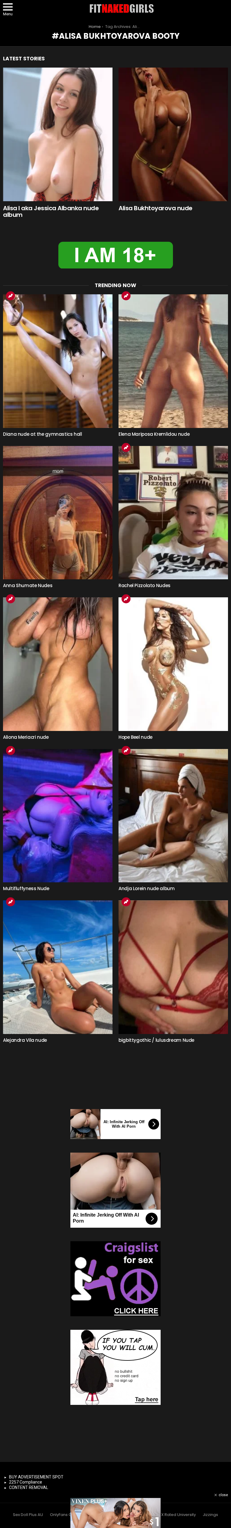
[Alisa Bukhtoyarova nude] (173, 134)
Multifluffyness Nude (26, 888)
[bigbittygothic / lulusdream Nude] (173, 967)
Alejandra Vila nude (25, 1040)
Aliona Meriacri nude (26, 737)
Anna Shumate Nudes (27, 585)
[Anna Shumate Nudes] (57, 513)
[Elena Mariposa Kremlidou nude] (173, 361)
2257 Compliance (25, 1482)
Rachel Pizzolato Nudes (145, 585)
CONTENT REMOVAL (28, 1487)
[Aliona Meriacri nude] (57, 664)
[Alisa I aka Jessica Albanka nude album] (57, 134)
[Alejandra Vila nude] (57, 967)
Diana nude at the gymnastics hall (42, 434)
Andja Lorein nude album (146, 888)
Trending (10, 295)
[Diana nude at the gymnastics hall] (57, 361)
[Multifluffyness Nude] (57, 816)
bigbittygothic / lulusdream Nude (156, 1040)
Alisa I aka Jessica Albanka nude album (51, 211)
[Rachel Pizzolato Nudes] (173, 513)
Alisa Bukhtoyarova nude (155, 208)
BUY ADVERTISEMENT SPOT (36, 1477)
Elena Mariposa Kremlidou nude (154, 434)
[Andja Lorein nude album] (173, 816)
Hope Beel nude (135, 737)
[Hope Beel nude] (173, 664)
